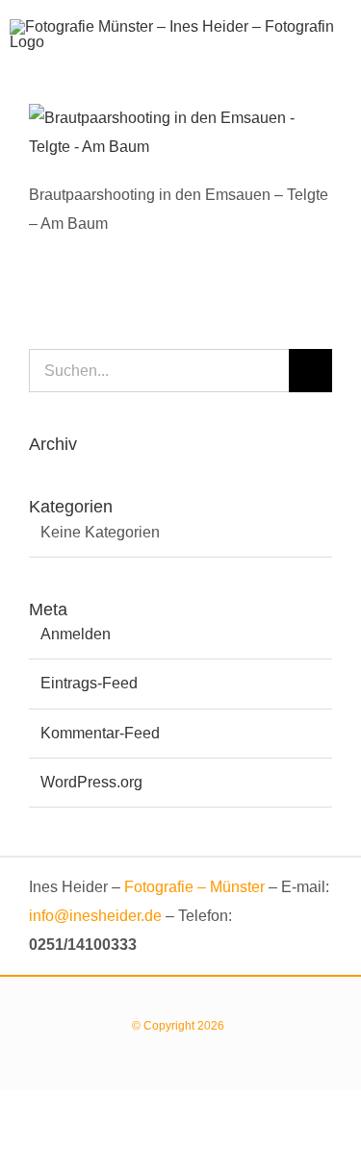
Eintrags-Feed (89, 683)
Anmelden (75, 634)
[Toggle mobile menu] (343, 56)
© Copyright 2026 (181, 1026)
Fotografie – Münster (194, 887)
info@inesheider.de (95, 916)
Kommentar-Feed (100, 733)
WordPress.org (91, 782)
